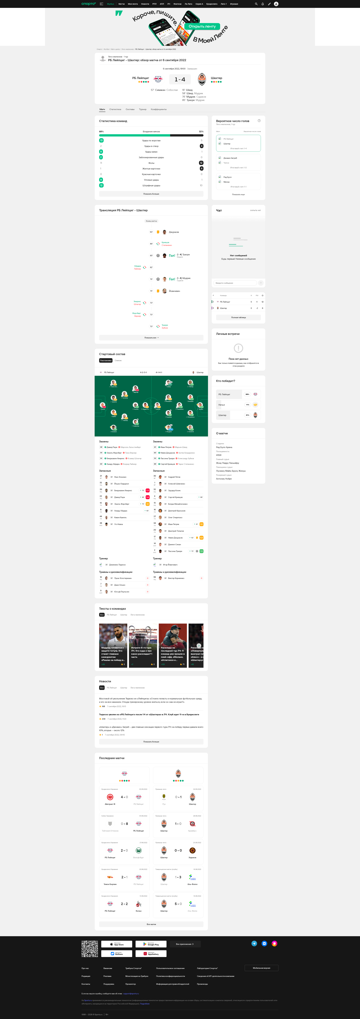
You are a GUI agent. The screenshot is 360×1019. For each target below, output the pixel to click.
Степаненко (167, 245)
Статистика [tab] (115, 109)
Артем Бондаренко (186, 453)
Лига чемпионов (128, 49)
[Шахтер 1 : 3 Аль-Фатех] (214, 82)
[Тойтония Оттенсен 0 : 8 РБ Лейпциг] (146, 82)
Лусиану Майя (223, 470)
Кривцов (165, 242)
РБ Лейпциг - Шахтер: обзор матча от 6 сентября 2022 (155, 49)
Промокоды (202, 984)
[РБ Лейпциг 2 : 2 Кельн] (139, 82)
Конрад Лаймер (130, 464)
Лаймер (137, 269)
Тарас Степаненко (186, 464)
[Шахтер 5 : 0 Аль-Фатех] (212, 82)
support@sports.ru (131, 993)
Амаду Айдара (113, 464)
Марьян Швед (181, 447)
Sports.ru (88, 1000)
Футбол (106, 49)
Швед (189, 90)
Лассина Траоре (168, 458)
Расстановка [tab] (105, 360)
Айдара (137, 266)
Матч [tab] (102, 109)
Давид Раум (112, 447)
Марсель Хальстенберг (131, 447)
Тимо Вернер (131, 453)
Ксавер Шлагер (134, 458)
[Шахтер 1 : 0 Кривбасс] (218, 82)
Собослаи (172, 90)
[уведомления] (262, 4)
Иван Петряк (166, 447)
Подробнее (144, 1003)
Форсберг (136, 313)
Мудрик (198, 93)
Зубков (165, 328)
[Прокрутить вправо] (199, 645)
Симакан (160, 90)
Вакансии (108, 968)
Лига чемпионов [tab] (137, 687)
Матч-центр (115, 49)
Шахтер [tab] (123, 687)
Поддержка (109, 984)
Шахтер (216, 78)
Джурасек (174, 232)
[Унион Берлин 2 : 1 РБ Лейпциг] (141, 82)
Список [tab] (118, 360)
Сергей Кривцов (168, 464)
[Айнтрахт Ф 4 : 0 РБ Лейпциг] (148, 82)
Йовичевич (174, 291)
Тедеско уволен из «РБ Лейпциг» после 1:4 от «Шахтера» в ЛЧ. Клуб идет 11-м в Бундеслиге (149, 714)
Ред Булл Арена (224, 447)
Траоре (191, 100)
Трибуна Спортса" (133, 968)
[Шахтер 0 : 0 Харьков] (216, 82)
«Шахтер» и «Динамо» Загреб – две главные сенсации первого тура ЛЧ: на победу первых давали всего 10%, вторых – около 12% (151, 728)
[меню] (101, 3)
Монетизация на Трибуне (136, 976)
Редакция (86, 976)
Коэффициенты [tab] (159, 109)
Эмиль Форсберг (114, 453)
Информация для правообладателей (172, 984)
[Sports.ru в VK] (265, 944)
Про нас (85, 968)
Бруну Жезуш (239, 470)
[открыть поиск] (256, 4)
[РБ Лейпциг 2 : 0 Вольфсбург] (144, 82)
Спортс (99, 49)
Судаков (201, 96)
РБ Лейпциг (140, 78)
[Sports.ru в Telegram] (254, 944)
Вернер (137, 316)
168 (103, 706)
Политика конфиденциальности (170, 976)
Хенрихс (137, 301)
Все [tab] (102, 687)
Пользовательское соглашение (170, 968)
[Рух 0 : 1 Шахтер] (221, 82)
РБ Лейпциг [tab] (112, 687)
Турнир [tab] (142, 109)
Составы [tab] (130, 109)
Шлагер (137, 304)
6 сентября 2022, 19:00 (174, 68)
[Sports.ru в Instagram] (275, 944)
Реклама (107, 976)
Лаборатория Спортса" (207, 968)
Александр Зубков (186, 458)
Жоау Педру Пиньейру (227, 462)
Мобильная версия (261, 968)
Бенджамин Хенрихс (115, 458)
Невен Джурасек (168, 453)
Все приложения (183, 944)
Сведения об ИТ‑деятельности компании (215, 976)
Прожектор (130, 984)
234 (103, 719)
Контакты (86, 984)
